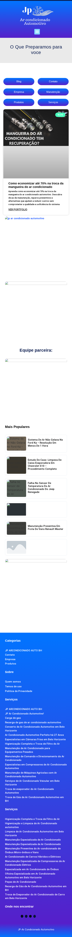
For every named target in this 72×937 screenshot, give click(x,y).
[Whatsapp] (34, 916)
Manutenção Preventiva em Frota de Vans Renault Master (45, 528)
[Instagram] (26, 916)
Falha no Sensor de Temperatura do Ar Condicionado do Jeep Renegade (41, 488)
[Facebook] (22, 916)
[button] (37, 31)
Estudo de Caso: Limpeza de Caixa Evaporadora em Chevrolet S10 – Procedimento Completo (44, 464)
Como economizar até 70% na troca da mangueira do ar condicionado (35, 185)
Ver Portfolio (17, 209)
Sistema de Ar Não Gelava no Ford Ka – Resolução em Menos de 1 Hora (45, 442)
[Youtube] (30, 916)
